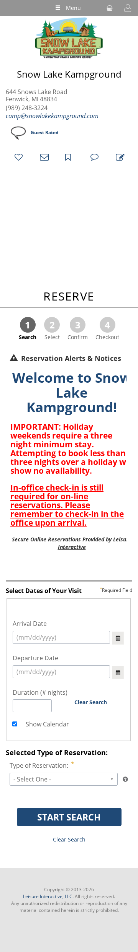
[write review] (119, 157)
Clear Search (90, 702)
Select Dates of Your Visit (69, 591)
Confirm (77, 329)
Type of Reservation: (39, 765)
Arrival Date (30, 623)
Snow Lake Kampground (69, 74)
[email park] (43, 157)
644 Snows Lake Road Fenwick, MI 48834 (36, 95)
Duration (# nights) (40, 692)
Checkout (107, 329)
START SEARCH (69, 817)
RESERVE (69, 296)
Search (27, 329)
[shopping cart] (110, 8)
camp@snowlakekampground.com (52, 116)
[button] (127, 8)
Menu (73, 7)
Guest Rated (45, 132)
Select (52, 329)
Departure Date (35, 658)
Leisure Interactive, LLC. (48, 896)
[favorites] (18, 157)
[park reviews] (93, 157)
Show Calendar (46, 724)
